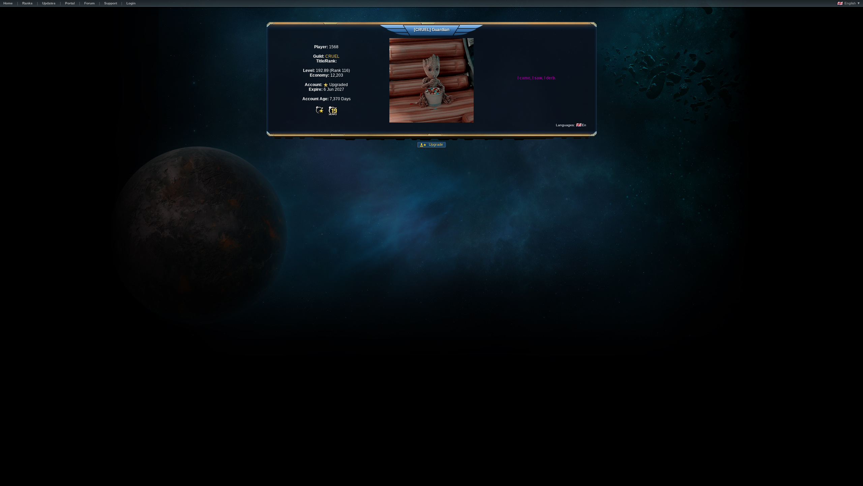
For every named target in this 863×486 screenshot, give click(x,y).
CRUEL (332, 56)
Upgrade (435, 144)
